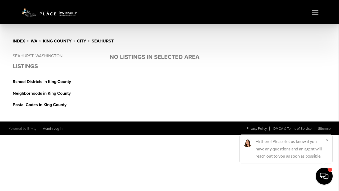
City (81, 41)
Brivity (31, 129)
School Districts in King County (42, 81)
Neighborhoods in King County (42, 93)
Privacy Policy (257, 129)
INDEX (19, 41)
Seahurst (103, 41)
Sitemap (324, 129)
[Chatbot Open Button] (324, 176)
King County (57, 41)
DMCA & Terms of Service (292, 129)
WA (34, 41)
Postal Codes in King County (39, 104)
